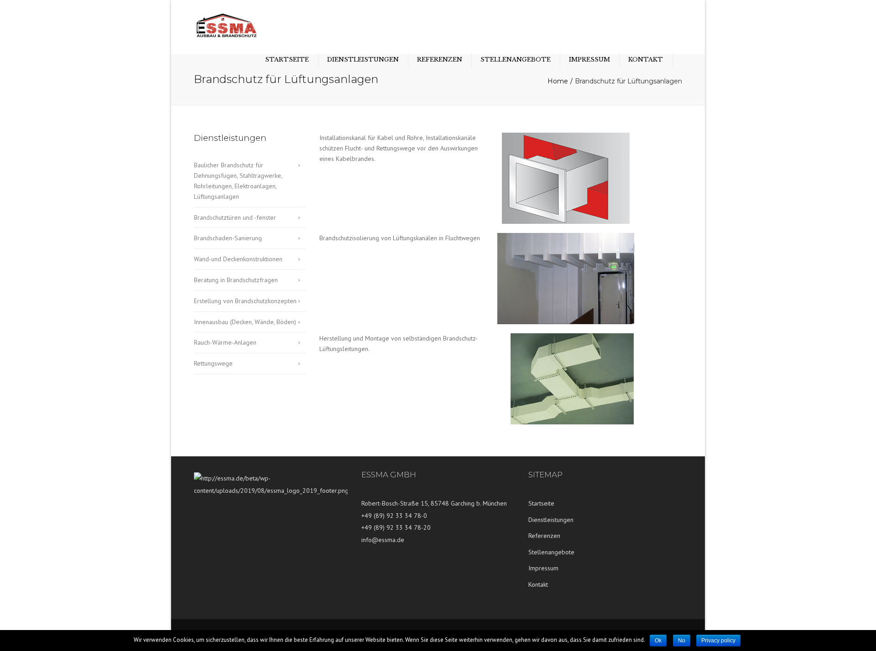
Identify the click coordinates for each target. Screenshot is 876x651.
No (681, 640)
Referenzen (439, 59)
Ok (658, 640)
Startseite (287, 59)
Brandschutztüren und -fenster (235, 217)
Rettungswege (213, 363)
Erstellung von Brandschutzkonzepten (245, 301)
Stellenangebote (515, 59)
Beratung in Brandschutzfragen (236, 280)
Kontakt (645, 59)
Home (558, 81)
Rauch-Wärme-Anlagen (225, 342)
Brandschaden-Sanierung (228, 238)
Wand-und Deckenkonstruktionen (238, 259)
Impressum (589, 59)
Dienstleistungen (363, 59)
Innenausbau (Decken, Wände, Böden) (245, 322)
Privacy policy (718, 640)
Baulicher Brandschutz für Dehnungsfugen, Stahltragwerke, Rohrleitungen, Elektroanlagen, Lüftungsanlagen (238, 180)
